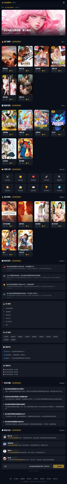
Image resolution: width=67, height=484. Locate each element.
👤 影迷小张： (14, 351)
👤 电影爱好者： (14, 355)
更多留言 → (62, 430)
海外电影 (59, 188)
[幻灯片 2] (61, 34)
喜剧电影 (20, 178)
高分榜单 (36, 478)
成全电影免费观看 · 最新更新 (11, 372)
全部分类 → (62, 169)
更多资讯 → (62, 261)
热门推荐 (16, 478)
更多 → (63, 42)
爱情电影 (33, 178)
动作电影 (7, 178)
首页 (3, 7)
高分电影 (46, 188)
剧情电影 (33, 188)
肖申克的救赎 (8, 308)
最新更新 (23, 478)
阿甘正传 (7, 318)
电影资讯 (42, 478)
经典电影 (6, 339)
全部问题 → (62, 383)
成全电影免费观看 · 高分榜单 (11, 374)
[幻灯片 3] (63, 34)
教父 (6, 325)
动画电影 (7, 188)
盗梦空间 (7, 315)
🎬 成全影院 (9, 2)
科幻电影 (46, 178)
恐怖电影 (20, 188)
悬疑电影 (59, 178)
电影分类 (29, 478)
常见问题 (49, 478)
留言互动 (55, 478)
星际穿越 (7, 311)
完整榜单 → (62, 197)
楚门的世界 (8, 321)
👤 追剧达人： (17, 358)
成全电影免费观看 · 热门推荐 (11, 369)
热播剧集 (13, 339)
